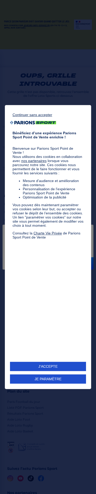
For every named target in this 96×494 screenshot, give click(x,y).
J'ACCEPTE (48, 366)
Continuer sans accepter (32, 115)
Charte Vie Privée (48, 233)
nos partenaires (34, 161)
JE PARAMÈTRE (48, 379)
